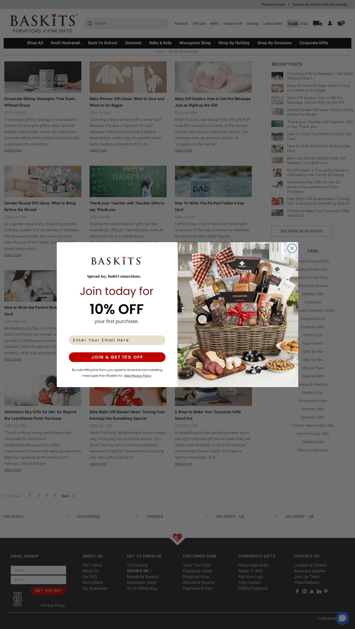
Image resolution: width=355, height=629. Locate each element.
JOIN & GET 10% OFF (117, 357)
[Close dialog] (292, 248)
